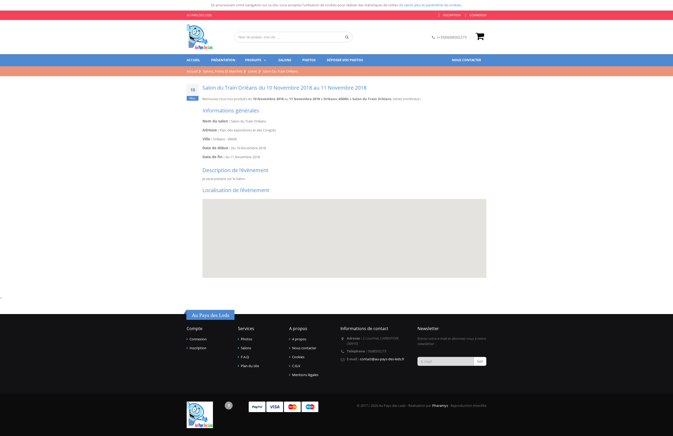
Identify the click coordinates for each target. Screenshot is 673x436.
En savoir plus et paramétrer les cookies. (430, 5)
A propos (299, 339)
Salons (284, 60)
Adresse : (210, 129)
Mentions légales (305, 374)
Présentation (223, 60)
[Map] (344, 238)
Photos (309, 60)
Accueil (193, 60)
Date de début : (216, 147)
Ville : (207, 138)
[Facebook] (229, 405)
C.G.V (296, 365)
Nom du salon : (216, 121)
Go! (480, 361)
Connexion (478, 15)
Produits (253, 60)
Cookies (298, 357)
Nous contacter (466, 60)
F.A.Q (245, 357)
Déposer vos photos (345, 60)
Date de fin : (213, 156)
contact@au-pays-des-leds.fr (382, 359)
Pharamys (440, 405)
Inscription (452, 15)
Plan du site (250, 365)
